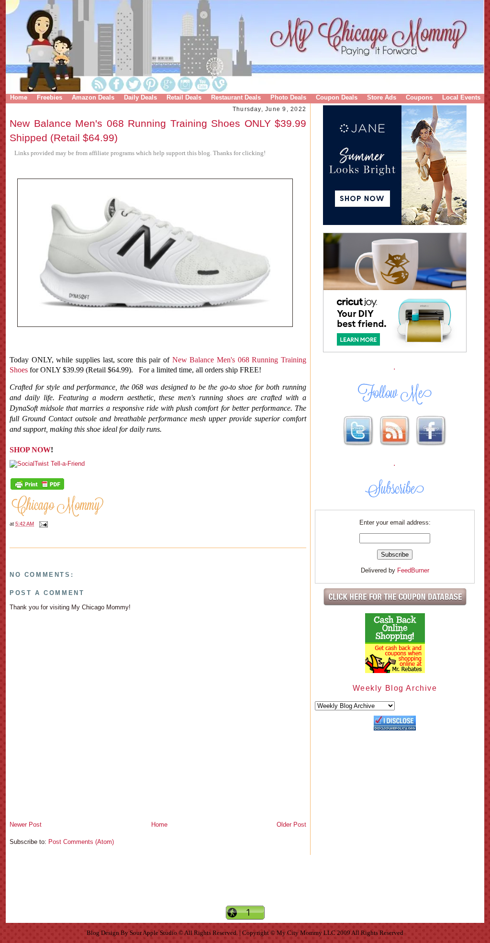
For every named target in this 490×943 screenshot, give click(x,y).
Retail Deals (184, 97)
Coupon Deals (336, 97)
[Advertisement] (245, 888)
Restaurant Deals (236, 97)
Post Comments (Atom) (81, 841)
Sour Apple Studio (154, 932)
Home (18, 97)
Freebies (49, 97)
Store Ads (381, 97)
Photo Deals (288, 97)
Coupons (419, 97)
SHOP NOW (30, 450)
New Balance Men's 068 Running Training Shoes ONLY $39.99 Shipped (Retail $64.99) (158, 130)
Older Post (291, 824)
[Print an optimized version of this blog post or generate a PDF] (37, 489)
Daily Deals (140, 97)
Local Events (461, 97)
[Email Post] (42, 524)
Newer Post (26, 824)
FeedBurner (413, 570)
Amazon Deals (93, 97)
